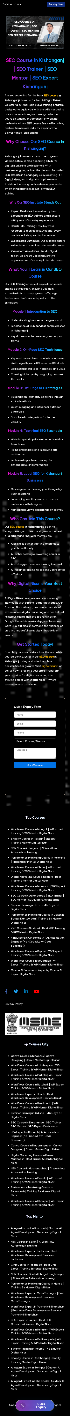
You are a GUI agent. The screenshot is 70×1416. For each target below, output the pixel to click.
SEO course (51, 95)
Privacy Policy (14, 1004)
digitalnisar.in (50, 666)
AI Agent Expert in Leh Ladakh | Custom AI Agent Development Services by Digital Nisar (37, 1385)
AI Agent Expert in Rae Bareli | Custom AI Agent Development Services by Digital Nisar (36, 1232)
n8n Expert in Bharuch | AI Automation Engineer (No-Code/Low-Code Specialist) (35, 1136)
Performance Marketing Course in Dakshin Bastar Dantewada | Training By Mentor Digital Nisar (37, 918)
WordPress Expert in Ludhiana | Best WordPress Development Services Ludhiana (34, 1255)
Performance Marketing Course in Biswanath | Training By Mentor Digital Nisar (35, 1191)
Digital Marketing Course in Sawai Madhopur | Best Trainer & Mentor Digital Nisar (37, 1159)
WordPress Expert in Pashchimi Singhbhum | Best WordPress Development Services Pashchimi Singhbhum (37, 1310)
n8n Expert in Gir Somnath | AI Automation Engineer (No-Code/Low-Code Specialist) (38, 941)
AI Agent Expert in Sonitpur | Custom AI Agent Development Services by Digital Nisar (36, 1371)
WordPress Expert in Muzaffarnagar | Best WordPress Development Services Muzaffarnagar (37, 1297)
